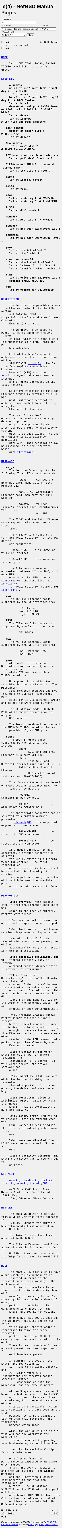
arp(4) (6, 375)
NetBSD (51, 1522)
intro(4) (7, 1183)
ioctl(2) (34, 363)
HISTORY (6, 1207)
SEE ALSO (7, 1173)
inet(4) (46, 1180)
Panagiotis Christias (48, 1524)
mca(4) (22, 1183)
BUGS (4, 1265)
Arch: (46, 26)
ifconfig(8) (26, 452)
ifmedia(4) (9, 583)
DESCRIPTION (10, 299)
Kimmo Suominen (9, 1524)
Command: (7, 19)
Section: (7, 26)
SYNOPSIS (7, 78)
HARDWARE (7, 461)
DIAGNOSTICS (10, 895)
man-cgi (32, 1524)
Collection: (8, 32)
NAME (4, 57)
